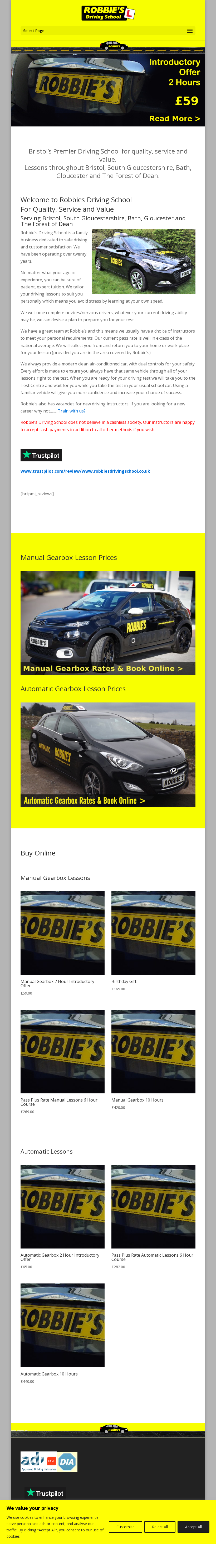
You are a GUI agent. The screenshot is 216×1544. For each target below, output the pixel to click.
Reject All (160, 1526)
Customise (125, 1526)
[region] (108, 1522)
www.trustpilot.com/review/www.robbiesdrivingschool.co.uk (85, 471)
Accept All (193, 1526)
